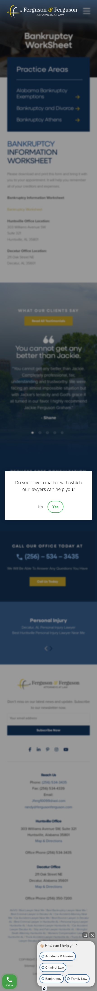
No (40, 506)
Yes (55, 506)
